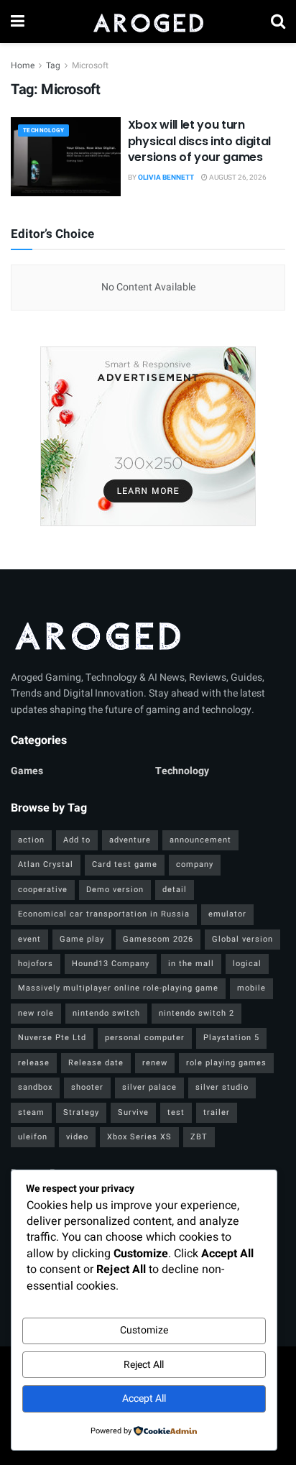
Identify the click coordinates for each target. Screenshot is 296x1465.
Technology (43, 130)
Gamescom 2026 (158, 939)
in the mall (191, 963)
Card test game (124, 864)
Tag (53, 65)
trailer (216, 1112)
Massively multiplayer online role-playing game (118, 988)
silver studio (222, 1087)
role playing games (226, 1063)
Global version (242, 939)
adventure (130, 840)
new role (36, 1013)
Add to (77, 840)
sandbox (35, 1087)
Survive (133, 1112)
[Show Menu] (17, 21)
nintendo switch (106, 1013)
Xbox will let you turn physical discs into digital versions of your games (199, 140)
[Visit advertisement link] (148, 436)
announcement (200, 840)
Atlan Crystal (45, 864)
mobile (251, 988)
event (29, 939)
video (77, 1137)
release (34, 1063)
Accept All (144, 1398)
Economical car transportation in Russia (104, 914)
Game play (82, 939)
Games (27, 771)
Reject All (144, 1364)
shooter (87, 1087)
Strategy (81, 1112)
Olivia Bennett (166, 178)
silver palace (149, 1087)
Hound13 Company (110, 963)
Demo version (115, 889)
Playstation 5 (231, 1038)
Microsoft (90, 65)
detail (174, 889)
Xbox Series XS (139, 1137)
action (31, 840)
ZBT (199, 1137)
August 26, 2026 (237, 178)
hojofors (35, 963)
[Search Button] (278, 21)
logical (247, 963)
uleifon (32, 1137)
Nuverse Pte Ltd (52, 1038)
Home (22, 65)
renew (154, 1063)
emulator (227, 914)
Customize (144, 1330)
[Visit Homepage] (148, 21)
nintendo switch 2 (196, 1013)
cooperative (43, 889)
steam (31, 1112)
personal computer (145, 1038)
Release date (96, 1063)
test (176, 1112)
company (194, 864)
